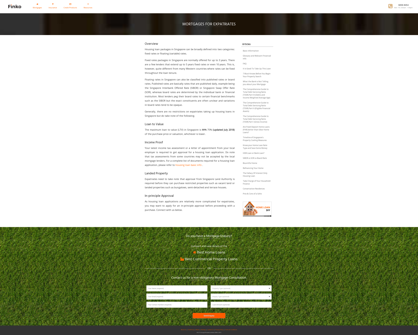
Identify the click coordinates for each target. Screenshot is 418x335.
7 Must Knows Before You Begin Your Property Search (257, 75)
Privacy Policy (219, 329)
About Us (183, 329)
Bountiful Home (250, 163)
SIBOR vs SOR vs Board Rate (255, 158)
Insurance (53, 7)
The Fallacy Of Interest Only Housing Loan (255, 174)
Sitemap (203, 329)
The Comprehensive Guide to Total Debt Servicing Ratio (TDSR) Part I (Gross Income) (256, 119)
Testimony (191, 329)
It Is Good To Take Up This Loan (257, 68)
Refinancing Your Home (253, 168)
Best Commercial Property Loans (211, 259)
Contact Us (210, 329)
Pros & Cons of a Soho (252, 193)
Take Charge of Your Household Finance (257, 182)
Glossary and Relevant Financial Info (257, 57)
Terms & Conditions (231, 329)
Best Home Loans (210, 252)
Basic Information (251, 51)
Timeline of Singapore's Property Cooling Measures (255, 138)
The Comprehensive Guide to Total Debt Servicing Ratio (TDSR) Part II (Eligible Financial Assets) (256, 106)
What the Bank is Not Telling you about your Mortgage (255, 83)
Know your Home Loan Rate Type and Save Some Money (255, 146)
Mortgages (37, 7)
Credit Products (70, 7)
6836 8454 (403, 4)
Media (197, 329)
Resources (88, 7)
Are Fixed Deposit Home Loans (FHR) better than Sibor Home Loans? (256, 130)
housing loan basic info (188, 165)
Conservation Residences (254, 188)
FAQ (244, 63)
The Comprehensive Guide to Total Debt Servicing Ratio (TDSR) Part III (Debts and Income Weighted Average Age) (256, 93)
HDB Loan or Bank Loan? (253, 153)
